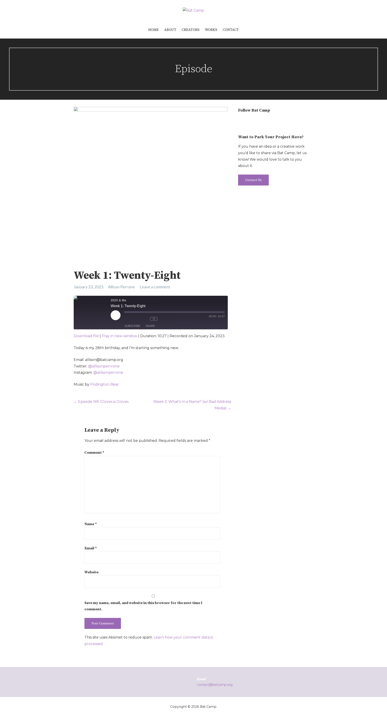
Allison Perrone (121, 286)
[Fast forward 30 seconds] (167, 319)
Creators (191, 30)
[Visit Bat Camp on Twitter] (249, 122)
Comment (94, 452)
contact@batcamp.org (214, 685)
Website (91, 572)
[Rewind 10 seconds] (144, 319)
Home (153, 30)
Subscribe (132, 326)
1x (154, 318)
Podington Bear (104, 384)
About (170, 30)
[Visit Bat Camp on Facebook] (257, 122)
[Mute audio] (131, 319)
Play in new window (119, 336)
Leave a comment (155, 286)
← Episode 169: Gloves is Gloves (101, 401)
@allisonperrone (108, 372)
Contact (231, 30)
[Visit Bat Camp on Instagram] (241, 122)
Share (150, 326)
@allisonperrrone (104, 366)
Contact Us (253, 180)
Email (90, 548)
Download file (86, 336)
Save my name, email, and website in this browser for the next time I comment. (143, 606)
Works (211, 30)
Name (90, 524)
